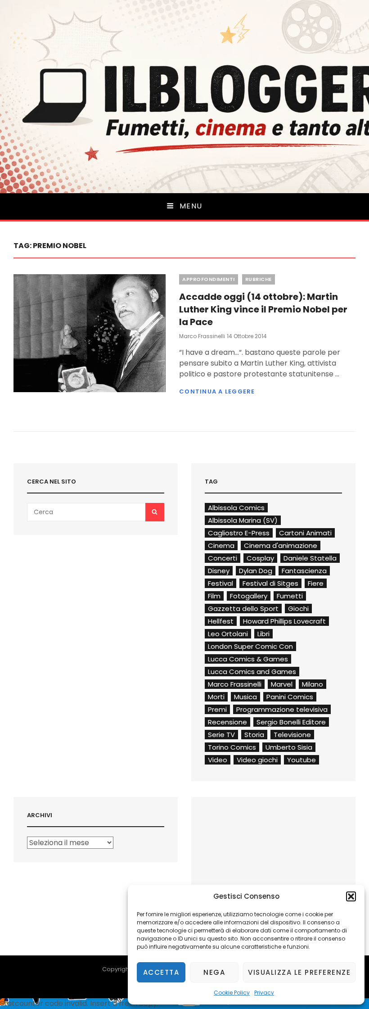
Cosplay (260, 558)
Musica (245, 696)
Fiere (316, 583)
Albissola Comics (236, 507)
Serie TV (221, 734)
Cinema (221, 545)
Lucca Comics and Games (252, 671)
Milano (312, 684)
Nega (214, 972)
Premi (217, 709)
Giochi (298, 608)
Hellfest (221, 621)
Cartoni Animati (305, 533)
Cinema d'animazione (280, 545)
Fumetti (290, 596)
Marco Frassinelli (202, 336)
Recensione (227, 722)
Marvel (281, 684)
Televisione (292, 734)
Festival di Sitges (270, 583)
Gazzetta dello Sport (243, 608)
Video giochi (257, 760)
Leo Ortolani (228, 633)
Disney (219, 570)
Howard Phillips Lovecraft (284, 621)
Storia (254, 734)
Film (214, 596)
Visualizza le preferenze (299, 972)
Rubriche (258, 279)
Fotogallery (248, 596)
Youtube (301, 760)
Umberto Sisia (289, 747)
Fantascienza (304, 570)
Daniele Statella (310, 558)
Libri (263, 633)
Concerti (222, 558)
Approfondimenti (208, 279)
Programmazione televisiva (282, 709)
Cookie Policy (232, 992)
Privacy (264, 992)
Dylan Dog (255, 570)
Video (217, 760)
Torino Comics (232, 747)
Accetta (161, 972)
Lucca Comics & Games (248, 659)
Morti (216, 696)
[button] (351, 896)
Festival (220, 583)
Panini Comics (289, 696)
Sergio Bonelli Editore (291, 722)
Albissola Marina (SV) (243, 520)
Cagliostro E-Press (239, 533)
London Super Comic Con (250, 646)
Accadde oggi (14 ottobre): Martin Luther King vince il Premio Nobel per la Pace (263, 309)
